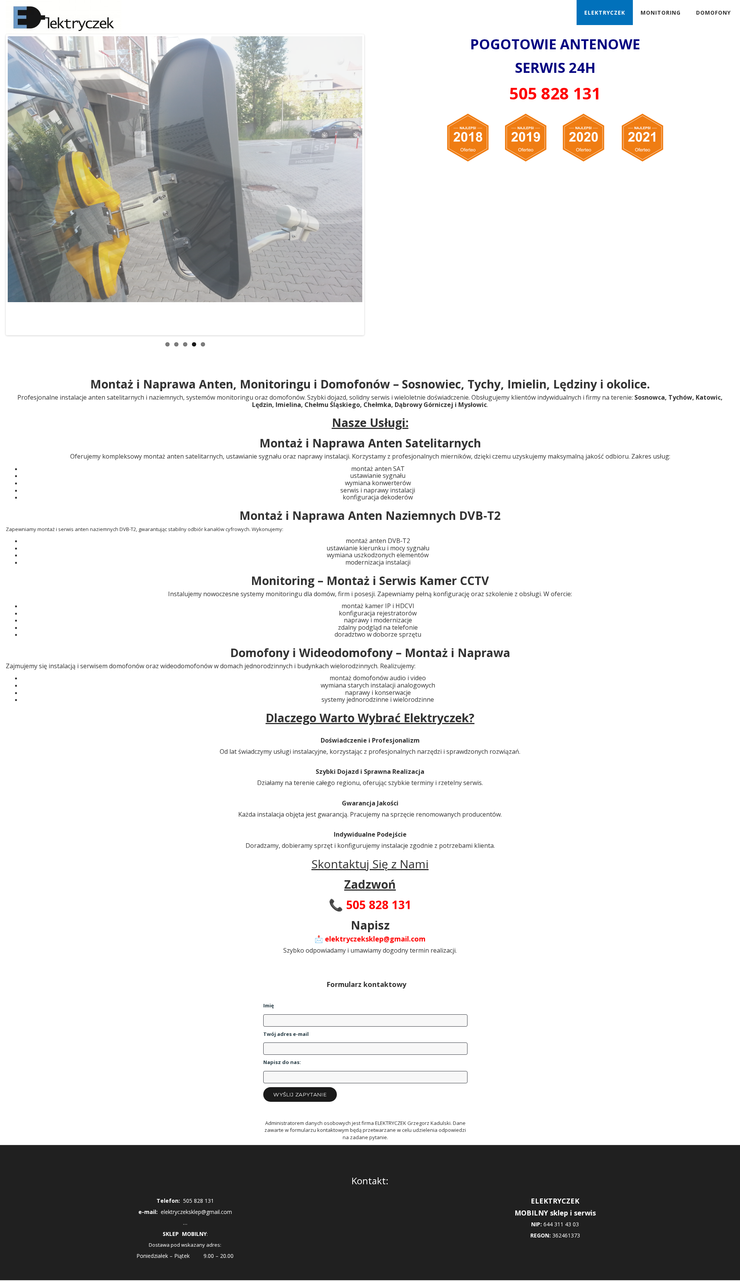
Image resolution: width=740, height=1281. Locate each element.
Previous (19, 192)
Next (351, 192)
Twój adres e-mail (286, 1034)
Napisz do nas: (282, 1062)
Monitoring (661, 12)
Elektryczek (604, 12)
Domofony (713, 12)
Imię (268, 1005)
